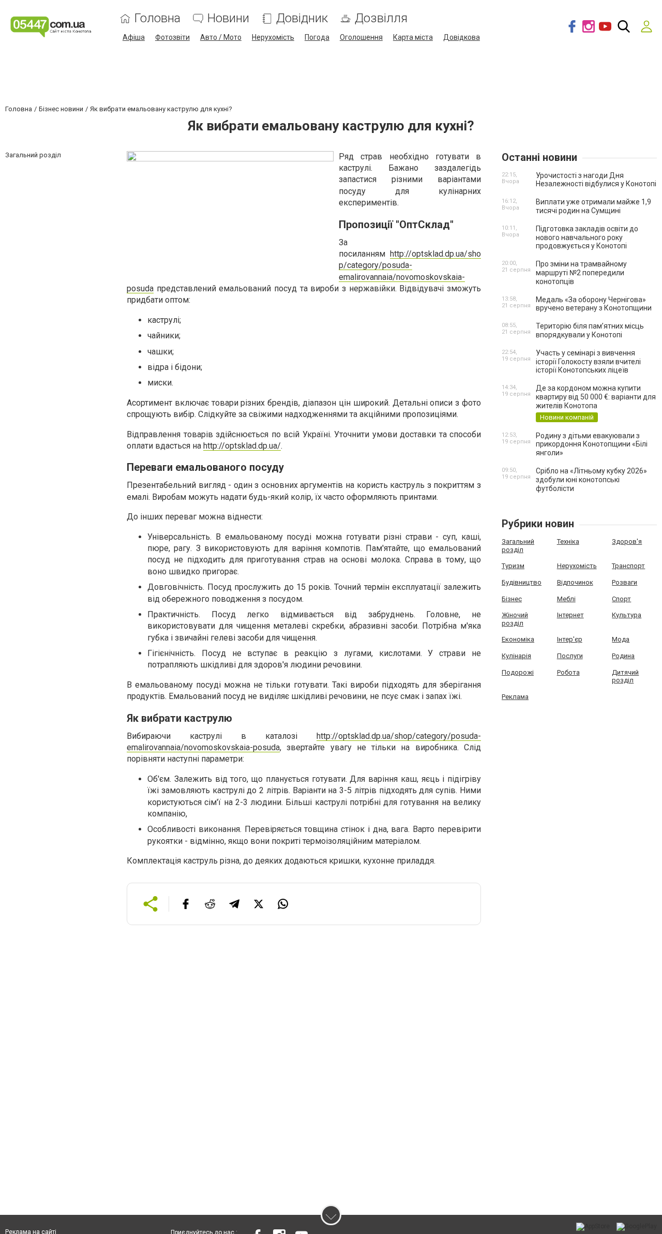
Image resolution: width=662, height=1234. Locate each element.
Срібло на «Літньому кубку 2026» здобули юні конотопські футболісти (591, 480)
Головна (157, 18)
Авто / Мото (221, 37)
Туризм (513, 566)
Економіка (518, 639)
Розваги (624, 582)
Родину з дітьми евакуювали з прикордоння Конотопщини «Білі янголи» (592, 444)
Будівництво (521, 582)
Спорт (621, 599)
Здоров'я (627, 541)
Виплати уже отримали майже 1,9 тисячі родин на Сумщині (593, 206)
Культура (626, 615)
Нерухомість (273, 37)
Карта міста (413, 37)
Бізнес (512, 599)
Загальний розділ (518, 546)
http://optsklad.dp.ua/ (242, 446)
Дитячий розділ (625, 676)
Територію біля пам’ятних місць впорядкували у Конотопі (590, 330)
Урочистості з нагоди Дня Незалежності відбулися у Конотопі (596, 179)
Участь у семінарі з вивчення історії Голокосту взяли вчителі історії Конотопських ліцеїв (588, 362)
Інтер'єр (569, 639)
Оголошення (361, 37)
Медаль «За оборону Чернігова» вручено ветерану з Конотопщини (594, 304)
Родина (623, 656)
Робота (568, 672)
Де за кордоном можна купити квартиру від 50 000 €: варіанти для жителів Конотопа (596, 397)
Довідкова (461, 37)
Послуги (570, 656)
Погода (317, 37)
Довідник (302, 18)
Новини (228, 18)
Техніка (568, 541)
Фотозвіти (172, 37)
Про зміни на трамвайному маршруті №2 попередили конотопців (581, 273)
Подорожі (518, 672)
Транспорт (628, 566)
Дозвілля (381, 18)
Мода (620, 639)
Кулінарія (516, 656)
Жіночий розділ (515, 619)
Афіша (134, 37)
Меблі (566, 599)
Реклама (515, 697)
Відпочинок (575, 582)
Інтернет (570, 615)
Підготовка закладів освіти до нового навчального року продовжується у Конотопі (587, 237)
